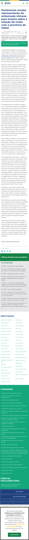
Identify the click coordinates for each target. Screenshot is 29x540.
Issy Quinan (18, 320)
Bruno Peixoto (5, 340)
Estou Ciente (14, 534)
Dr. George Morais (6, 367)
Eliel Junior (4, 370)
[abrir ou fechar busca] (27, 3)
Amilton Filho (4, 325)
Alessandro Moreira (6, 320)
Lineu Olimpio (19, 337)
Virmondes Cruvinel (20, 369)
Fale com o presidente (6, 501)
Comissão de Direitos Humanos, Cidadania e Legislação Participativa (13, 422)
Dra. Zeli (3, 364)
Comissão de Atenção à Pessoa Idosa (11, 403)
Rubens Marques (20, 360)
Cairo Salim (4, 343)
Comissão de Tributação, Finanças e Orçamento (14, 467)
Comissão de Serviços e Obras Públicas (11, 464)
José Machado (19, 325)
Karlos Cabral (19, 331)
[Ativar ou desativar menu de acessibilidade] (23, 3)
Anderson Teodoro (6, 328)
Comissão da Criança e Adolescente (11, 393)
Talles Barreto (19, 363)
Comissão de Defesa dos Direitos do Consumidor (14, 415)
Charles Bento (5, 346)
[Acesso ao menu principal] (2, 3)
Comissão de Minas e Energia (9, 444)
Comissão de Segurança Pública (10, 461)
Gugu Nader (4, 375)
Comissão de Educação (7, 426)
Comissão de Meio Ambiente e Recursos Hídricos (12, 441)
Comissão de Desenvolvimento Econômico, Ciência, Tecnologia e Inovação (13, 418)
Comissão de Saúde (6, 459)
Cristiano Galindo (5, 354)
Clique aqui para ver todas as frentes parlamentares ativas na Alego (11, 485)
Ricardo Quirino (19, 354)
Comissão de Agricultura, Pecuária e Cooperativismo (11, 396)
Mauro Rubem (19, 348)
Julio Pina (18, 328)
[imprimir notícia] (26, 32)
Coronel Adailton (5, 351)
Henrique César (5, 381)
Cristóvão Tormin (5, 357)
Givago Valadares (5, 373)
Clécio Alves (4, 348)
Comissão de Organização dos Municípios (12, 447)
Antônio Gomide (5, 334)
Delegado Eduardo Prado (7, 360)
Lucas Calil (18, 340)
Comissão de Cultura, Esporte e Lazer (11, 408)
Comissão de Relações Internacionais (11, 456)
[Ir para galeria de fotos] (24, 38)
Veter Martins (19, 366)
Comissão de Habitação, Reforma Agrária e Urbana (12, 433)
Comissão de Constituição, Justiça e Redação (13, 405)
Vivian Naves (18, 372)
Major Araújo (18, 346)
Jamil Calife (18, 322)
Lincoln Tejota (19, 334)
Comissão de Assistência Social (9, 400)
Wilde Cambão (19, 378)
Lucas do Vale (19, 343)
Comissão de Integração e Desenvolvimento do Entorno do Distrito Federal (14, 437)
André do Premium (6, 331)
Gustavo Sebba (5, 378)
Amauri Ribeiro (5, 322)
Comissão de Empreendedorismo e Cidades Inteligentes (13, 429)
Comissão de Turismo (7, 470)
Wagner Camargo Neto (21, 375)
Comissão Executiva (6, 473)
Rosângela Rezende (21, 357)
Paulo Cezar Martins (21, 351)
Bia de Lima (4, 337)
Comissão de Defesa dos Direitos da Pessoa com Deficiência (14, 412)
